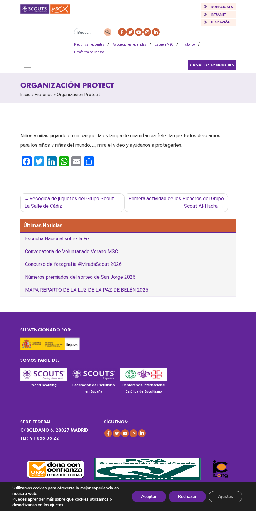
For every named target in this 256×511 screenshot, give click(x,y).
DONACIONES (222, 6)
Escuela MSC (164, 44)
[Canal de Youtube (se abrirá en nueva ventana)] (139, 32)
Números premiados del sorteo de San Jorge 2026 (80, 277)
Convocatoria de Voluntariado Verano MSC (71, 251)
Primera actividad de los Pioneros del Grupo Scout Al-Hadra (176, 202)
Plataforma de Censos (89, 52)
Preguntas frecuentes (89, 44)
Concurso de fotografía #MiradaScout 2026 (73, 264)
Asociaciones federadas (129, 44)
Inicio (25, 94)
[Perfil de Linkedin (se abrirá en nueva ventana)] (156, 32)
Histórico (188, 44)
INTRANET (218, 14)
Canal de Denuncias (212, 65)
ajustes (56, 505)
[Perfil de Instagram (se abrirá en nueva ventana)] (147, 32)
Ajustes (225, 496)
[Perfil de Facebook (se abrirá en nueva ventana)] (122, 32)
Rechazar (187, 496)
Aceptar (149, 496)
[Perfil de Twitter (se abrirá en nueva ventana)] (130, 32)
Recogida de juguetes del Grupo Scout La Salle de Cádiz (69, 202)
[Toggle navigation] (27, 65)
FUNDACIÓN (220, 22)
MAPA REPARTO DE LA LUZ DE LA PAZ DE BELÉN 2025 (86, 290)
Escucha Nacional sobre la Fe (57, 239)
